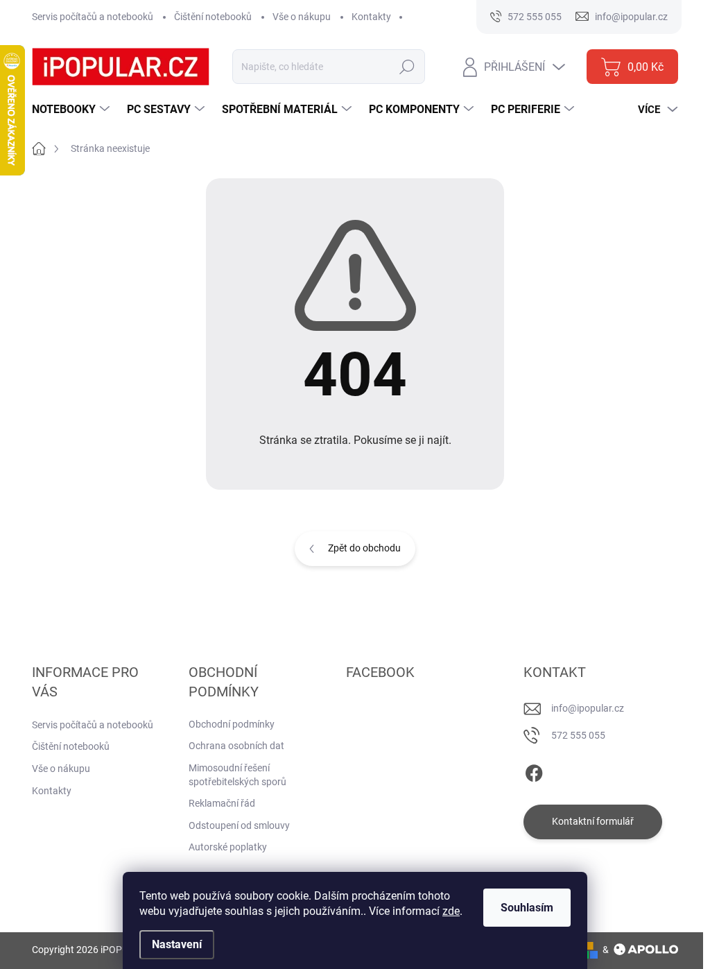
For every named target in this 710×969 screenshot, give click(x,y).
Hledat (407, 66)
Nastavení (177, 944)
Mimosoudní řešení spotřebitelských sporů (237, 774)
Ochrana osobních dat (236, 745)
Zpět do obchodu (364, 548)
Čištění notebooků (213, 16)
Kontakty (371, 16)
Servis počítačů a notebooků (92, 16)
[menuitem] (72, 109)
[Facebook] (533, 770)
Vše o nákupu (301, 16)
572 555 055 (578, 735)
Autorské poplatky (228, 846)
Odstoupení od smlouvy (239, 825)
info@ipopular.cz (587, 708)
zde (451, 911)
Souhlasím (527, 907)
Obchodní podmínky (232, 724)
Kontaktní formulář (593, 821)
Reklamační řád (222, 803)
